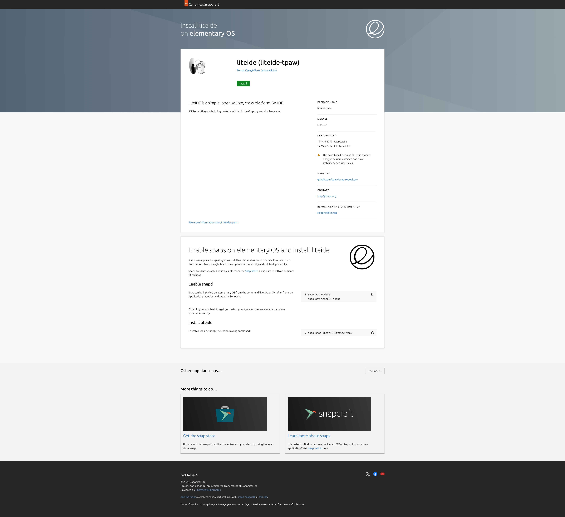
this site (263, 497)
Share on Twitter (368, 474)
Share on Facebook (375, 474)
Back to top (188, 474)
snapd (241, 497)
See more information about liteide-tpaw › (213, 222)
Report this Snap (327, 212)
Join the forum (188, 497)
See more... (375, 370)
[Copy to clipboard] (372, 294)
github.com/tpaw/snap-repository (337, 179)
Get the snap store (199, 436)
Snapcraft (250, 497)
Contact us (297, 504)
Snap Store (251, 270)
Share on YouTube (382, 474)
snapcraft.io (315, 448)
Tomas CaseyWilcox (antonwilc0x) (257, 70)
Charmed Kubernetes (208, 489)
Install (243, 83)
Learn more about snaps (309, 436)
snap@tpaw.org (326, 196)
